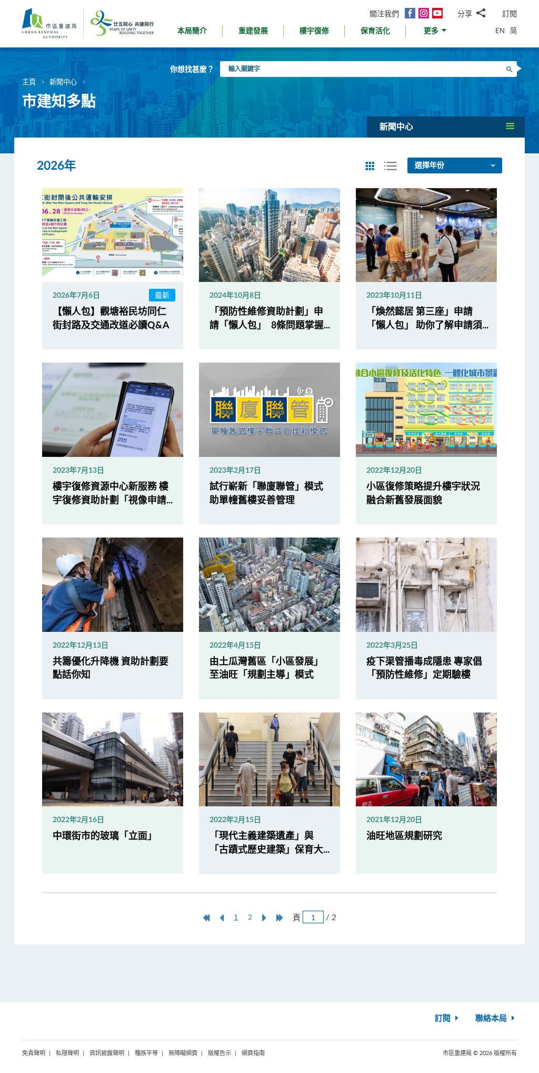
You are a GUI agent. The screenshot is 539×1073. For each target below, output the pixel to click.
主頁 (29, 81)
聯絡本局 (492, 1018)
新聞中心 (63, 81)
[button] (436, 33)
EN (500, 30)
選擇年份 (429, 165)
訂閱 (509, 13)
